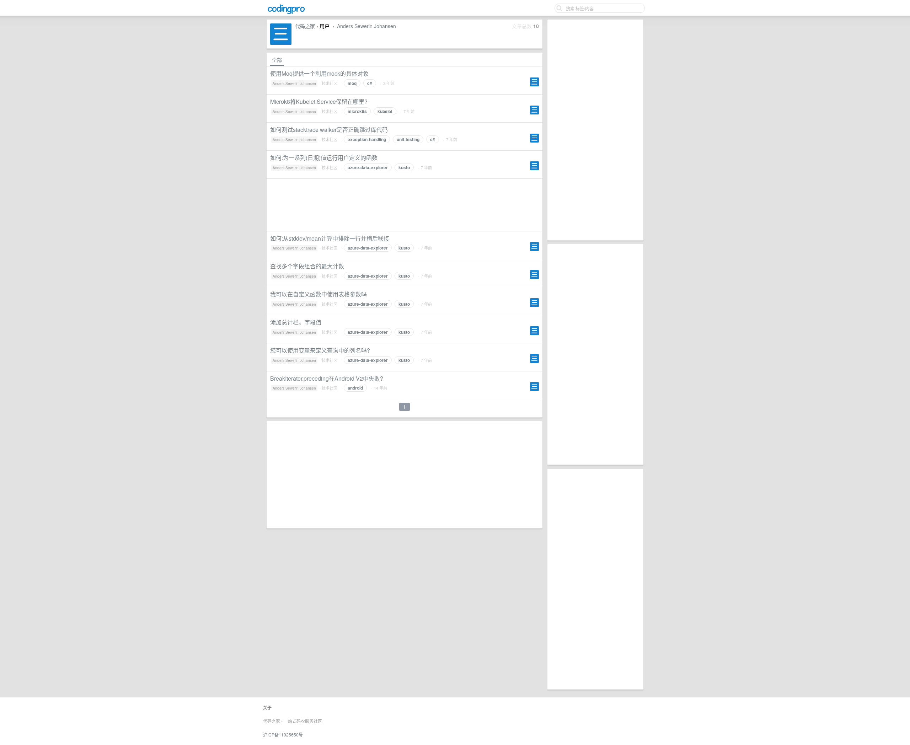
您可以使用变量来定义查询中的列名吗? (320, 350)
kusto (404, 167)
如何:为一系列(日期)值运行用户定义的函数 (324, 158)
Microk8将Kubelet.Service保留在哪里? (319, 101)
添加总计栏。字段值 (295, 322)
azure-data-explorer (368, 167)
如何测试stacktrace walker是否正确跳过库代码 (329, 129)
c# (369, 83)
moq (352, 83)
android (355, 388)
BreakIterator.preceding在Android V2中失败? (326, 378)
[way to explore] (286, 13)
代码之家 (305, 26)
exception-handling (367, 139)
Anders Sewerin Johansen (366, 26)
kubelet (385, 111)
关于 (267, 707)
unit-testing (408, 139)
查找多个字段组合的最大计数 (307, 266)
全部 (277, 59)
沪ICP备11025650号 (283, 734)
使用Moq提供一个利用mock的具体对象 (319, 73)
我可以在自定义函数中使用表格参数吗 (318, 294)
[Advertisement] (595, 129)
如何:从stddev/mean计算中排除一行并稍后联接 (329, 238)
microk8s (357, 111)
